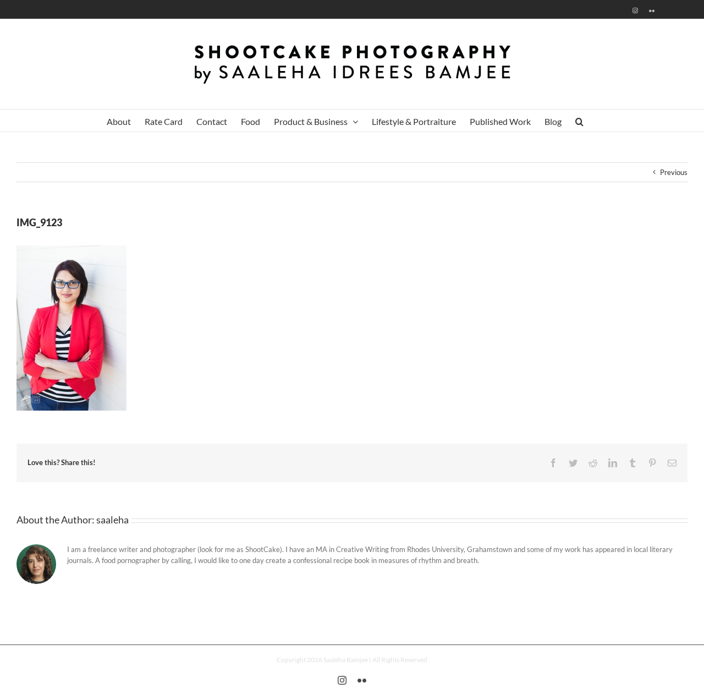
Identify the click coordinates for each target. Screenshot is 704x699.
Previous (674, 172)
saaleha (112, 520)
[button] (579, 121)
